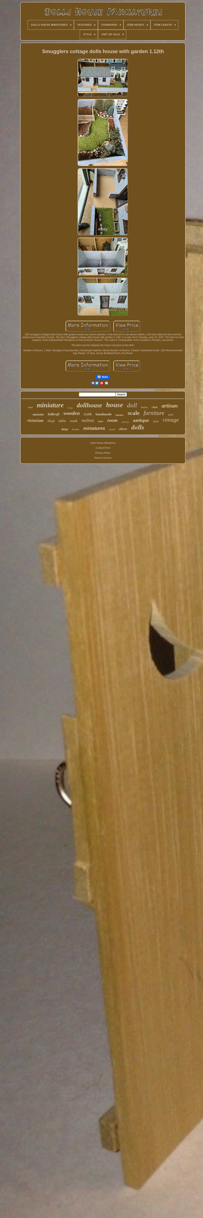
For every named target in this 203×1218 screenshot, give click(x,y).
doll (132, 405)
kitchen (144, 407)
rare (100, 421)
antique (141, 420)
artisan (170, 406)
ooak (74, 420)
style (156, 421)
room (112, 420)
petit (170, 414)
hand (30, 407)
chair (155, 407)
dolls (137, 427)
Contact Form (103, 448)
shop (51, 421)
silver (123, 429)
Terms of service (103, 457)
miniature (50, 405)
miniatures (94, 428)
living (70, 408)
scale (134, 413)
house (114, 405)
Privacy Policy (102, 453)
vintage (171, 420)
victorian (35, 420)
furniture (154, 413)
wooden (71, 413)
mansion (38, 414)
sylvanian (125, 422)
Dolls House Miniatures (103, 443)
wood (112, 429)
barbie (75, 429)
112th (88, 414)
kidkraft (53, 414)
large (65, 429)
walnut (87, 420)
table (62, 421)
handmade (104, 414)
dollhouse (89, 405)
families (120, 415)
